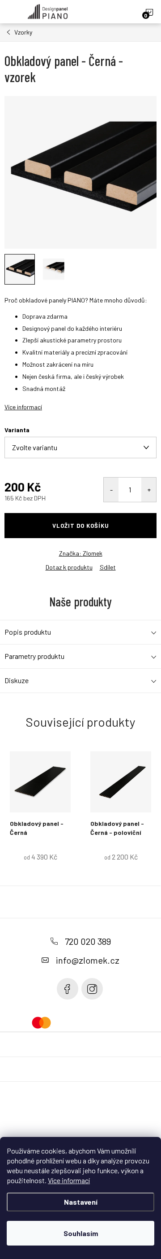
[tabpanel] (40, 815)
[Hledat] (117, 11)
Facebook (67, 989)
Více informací (69, 1180)
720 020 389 (88, 941)
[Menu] (11, 11)
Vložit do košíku (80, 525)
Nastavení (80, 1202)
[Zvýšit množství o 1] (148, 490)
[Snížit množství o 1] (111, 490)
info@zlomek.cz (87, 960)
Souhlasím (81, 1233)
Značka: (80, 553)
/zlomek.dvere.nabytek (92, 989)
